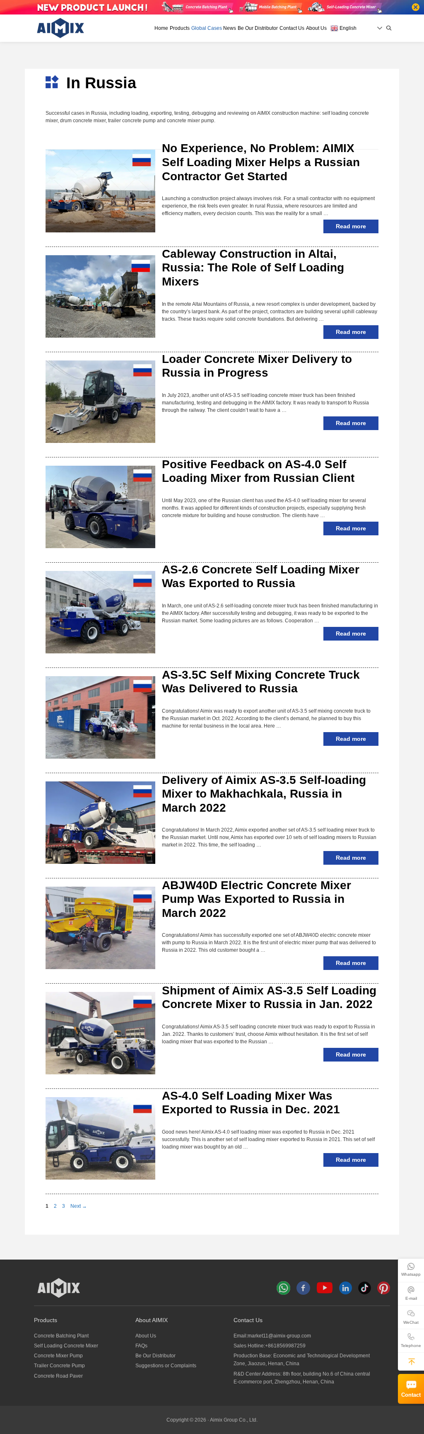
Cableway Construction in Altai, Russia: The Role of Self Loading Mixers (253, 267)
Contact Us (291, 28)
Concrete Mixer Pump (58, 1356)
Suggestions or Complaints (165, 1366)
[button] (411, 1361)
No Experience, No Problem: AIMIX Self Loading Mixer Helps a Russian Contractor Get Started (261, 162)
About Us (316, 28)
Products (180, 28)
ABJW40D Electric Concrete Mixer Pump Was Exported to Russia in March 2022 (256, 899)
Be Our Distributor (258, 28)
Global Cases (206, 28)
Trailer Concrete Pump (59, 1366)
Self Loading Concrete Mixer (66, 1346)
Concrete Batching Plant (61, 1336)
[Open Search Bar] (389, 28)
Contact (411, 1395)
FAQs (141, 1346)
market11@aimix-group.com (279, 1336)
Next (78, 1206)
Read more (351, 226)
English (347, 28)
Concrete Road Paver (58, 1376)
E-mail (411, 1298)
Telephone (411, 1345)
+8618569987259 (285, 1346)
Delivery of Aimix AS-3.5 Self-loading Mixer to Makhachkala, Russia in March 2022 (264, 794)
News (229, 28)
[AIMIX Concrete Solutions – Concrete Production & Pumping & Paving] (61, 28)
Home (161, 28)
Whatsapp (411, 1274)
